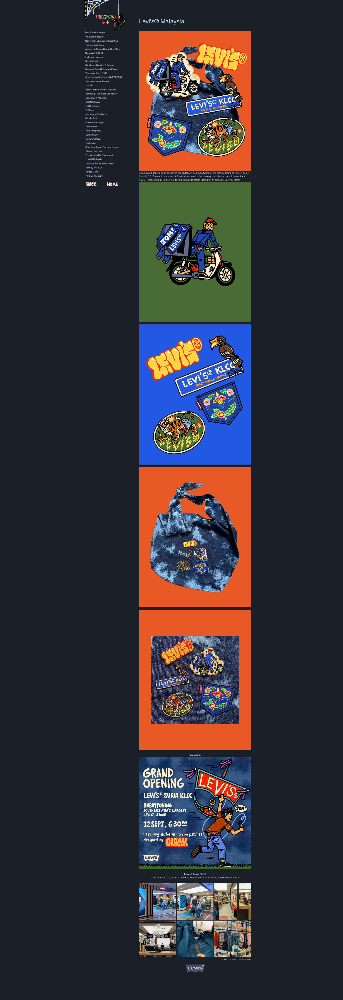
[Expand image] (157, 901)
